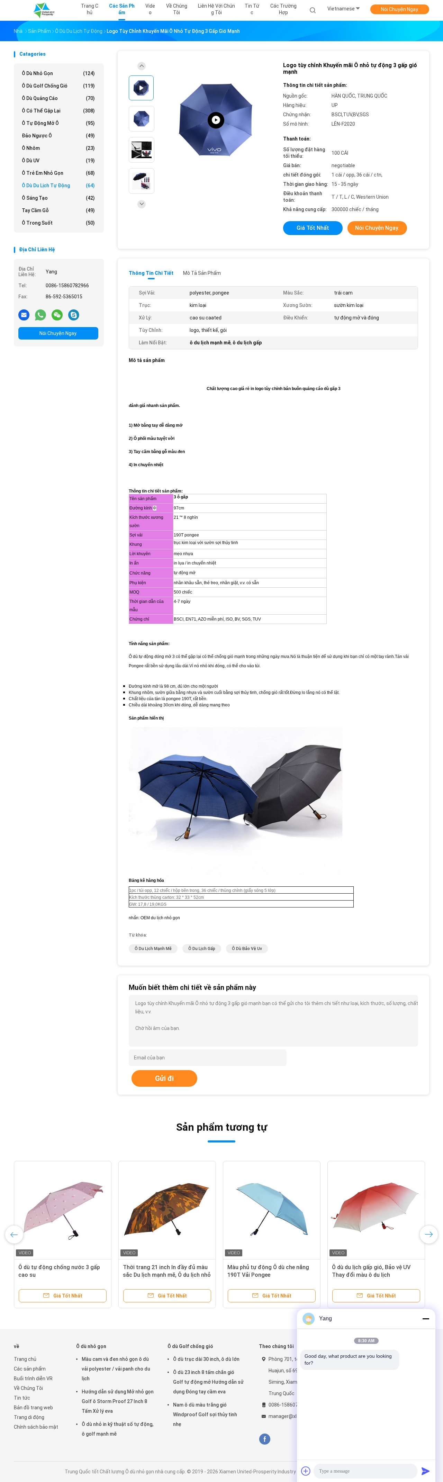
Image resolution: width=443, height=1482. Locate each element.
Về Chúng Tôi (28, 1388)
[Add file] (306, 1471)
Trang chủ (25, 1359)
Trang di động (29, 1417)
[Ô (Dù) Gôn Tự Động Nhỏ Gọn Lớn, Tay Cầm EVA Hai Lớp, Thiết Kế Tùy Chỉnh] (216, 120)
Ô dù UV (58, 160)
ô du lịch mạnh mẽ (153, 948)
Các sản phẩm (30, 1369)
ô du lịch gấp (201, 948)
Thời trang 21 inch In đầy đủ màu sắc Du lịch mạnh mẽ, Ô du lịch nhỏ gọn (167, 1275)
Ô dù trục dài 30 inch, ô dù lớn (206, 1359)
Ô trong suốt (58, 223)
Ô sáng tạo (58, 198)
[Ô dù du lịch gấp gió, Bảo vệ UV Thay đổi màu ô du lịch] (376, 1209)
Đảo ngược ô (58, 135)
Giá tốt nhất (313, 228)
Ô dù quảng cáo (58, 98)
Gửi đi (164, 1078)
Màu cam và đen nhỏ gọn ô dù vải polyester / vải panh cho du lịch (116, 1368)
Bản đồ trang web (33, 1407)
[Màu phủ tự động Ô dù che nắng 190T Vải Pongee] (271, 1209)
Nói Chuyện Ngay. (400, 9)
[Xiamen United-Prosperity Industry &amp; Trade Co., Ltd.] (44, 10)
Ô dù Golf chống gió (58, 86)
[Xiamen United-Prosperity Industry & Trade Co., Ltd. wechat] (57, 314)
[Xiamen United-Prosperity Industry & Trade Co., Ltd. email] (23, 314)
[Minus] (426, 1318)
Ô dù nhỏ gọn (58, 73)
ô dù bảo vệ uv (247, 948)
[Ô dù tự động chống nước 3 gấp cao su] (62, 1209)
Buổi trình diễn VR (33, 1378)
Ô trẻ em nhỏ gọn (58, 173)
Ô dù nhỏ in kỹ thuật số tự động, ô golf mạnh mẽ (117, 1429)
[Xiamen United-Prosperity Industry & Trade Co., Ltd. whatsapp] (40, 314)
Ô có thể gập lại (58, 111)
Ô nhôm (58, 148)
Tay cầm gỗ (58, 210)
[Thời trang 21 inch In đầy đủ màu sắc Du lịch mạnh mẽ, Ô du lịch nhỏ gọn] (167, 1209)
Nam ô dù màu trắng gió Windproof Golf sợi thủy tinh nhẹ (205, 1414)
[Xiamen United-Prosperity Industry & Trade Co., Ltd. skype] (73, 314)
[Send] (425, 1471)
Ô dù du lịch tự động (58, 185)
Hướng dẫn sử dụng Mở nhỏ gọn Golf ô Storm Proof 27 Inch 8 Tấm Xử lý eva (118, 1401)
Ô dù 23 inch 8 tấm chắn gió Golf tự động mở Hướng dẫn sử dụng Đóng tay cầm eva (208, 1382)
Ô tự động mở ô (58, 123)
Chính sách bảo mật (36, 1427)
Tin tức (22, 1398)
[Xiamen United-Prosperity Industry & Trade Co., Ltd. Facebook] (264, 1439)
